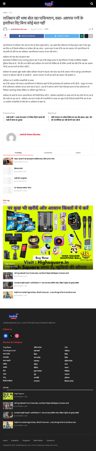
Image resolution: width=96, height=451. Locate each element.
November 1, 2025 (12, 267)
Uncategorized (9, 351)
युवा (35, 374)
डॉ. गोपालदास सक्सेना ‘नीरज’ (22, 188)
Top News (7, 347)
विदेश (10, 12)
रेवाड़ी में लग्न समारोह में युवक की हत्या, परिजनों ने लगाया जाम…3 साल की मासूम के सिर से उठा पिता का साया (45, 292)
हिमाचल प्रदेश (18, 168)
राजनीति (36, 378)
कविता (5, 364)
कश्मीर (5, 367)
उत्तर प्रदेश (6, 354)
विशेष (66, 357)
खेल (4, 371)
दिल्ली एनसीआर (7, 381)
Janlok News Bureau (18, 29)
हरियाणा (67, 378)
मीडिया (36, 368)
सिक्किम (67, 371)
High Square (10, 264)
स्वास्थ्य (67, 374)
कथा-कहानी (6, 361)
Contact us (50, 440)
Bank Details (38, 440)
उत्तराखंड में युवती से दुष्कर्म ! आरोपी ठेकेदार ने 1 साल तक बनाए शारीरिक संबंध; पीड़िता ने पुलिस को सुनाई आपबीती (46, 283)
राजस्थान (37, 381)
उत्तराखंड (6, 357)
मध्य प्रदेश (37, 357)
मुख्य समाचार (38, 371)
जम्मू (4, 377)
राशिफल (67, 351)
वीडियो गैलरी (68, 361)
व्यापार (66, 368)
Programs (26, 440)
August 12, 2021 (36, 29)
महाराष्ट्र (36, 361)
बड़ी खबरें (37, 351)
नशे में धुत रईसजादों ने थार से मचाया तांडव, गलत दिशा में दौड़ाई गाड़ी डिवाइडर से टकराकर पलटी (41, 273)
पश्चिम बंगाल (38, 347)
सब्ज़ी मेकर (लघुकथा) (20, 178)
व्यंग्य (66, 364)
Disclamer (15, 440)
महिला (36, 364)
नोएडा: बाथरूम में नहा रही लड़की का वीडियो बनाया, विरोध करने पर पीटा (34, 159)
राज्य (66, 347)
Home (5, 12)
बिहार (35, 354)
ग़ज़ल (4, 374)
